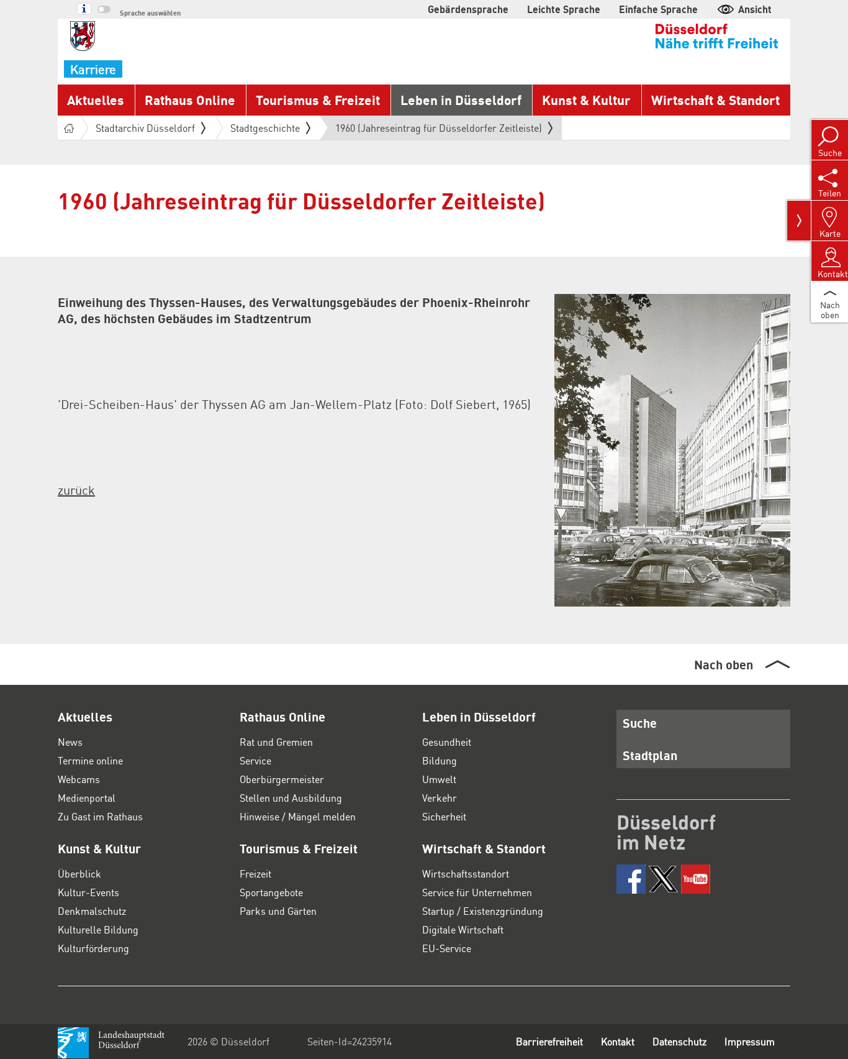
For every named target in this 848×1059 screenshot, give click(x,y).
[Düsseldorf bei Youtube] (695, 879)
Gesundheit (446, 741)
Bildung (439, 760)
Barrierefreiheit (549, 1041)
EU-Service (446, 948)
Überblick (79, 873)
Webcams (79, 779)
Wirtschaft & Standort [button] (715, 99)
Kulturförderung (93, 948)
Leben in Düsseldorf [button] (460, 99)
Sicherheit (444, 816)
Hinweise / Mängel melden (298, 816)
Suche (640, 723)
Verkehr (439, 797)
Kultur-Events (88, 892)
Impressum (749, 1041)
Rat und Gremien (276, 741)
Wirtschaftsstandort (465, 873)
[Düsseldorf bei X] (663, 879)
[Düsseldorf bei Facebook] (631, 879)
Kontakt (617, 1041)
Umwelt (439, 779)
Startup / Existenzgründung (482, 910)
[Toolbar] (799, 220)
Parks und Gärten (278, 910)
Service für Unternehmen (477, 892)
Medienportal (86, 797)
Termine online (90, 760)
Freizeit (255, 873)
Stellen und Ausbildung (291, 797)
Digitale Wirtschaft (462, 929)
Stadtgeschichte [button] (265, 127)
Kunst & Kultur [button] (586, 99)
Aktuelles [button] (95, 99)
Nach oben (723, 664)
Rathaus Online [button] (190, 99)
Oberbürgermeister (282, 779)
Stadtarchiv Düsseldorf (145, 127)
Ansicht (755, 9)
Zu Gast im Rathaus (100, 816)
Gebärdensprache (468, 9)
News (70, 741)
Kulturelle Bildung (98, 929)
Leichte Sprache (563, 9)
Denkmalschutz (92, 910)
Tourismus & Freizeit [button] (318, 99)
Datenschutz (679, 1041)
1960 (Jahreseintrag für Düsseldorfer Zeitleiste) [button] (438, 130)
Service (255, 760)
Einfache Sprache (658, 9)
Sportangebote (271, 892)
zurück (76, 490)
